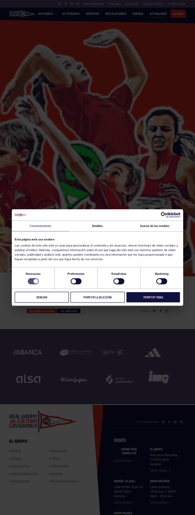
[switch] (76, 281)
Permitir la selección (97, 297)
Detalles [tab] (97, 225)
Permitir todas (153, 297)
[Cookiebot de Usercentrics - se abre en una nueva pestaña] (163, 215)
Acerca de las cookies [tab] (154, 225)
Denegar (41, 297)
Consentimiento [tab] (40, 225)
